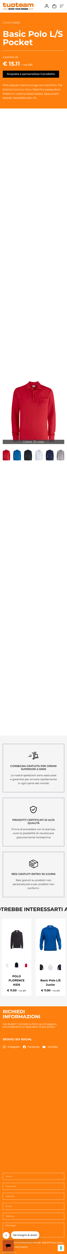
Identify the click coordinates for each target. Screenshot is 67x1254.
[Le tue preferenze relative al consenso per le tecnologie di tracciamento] (61, 1248)
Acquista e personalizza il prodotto (31, 74)
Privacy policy (56, 1242)
